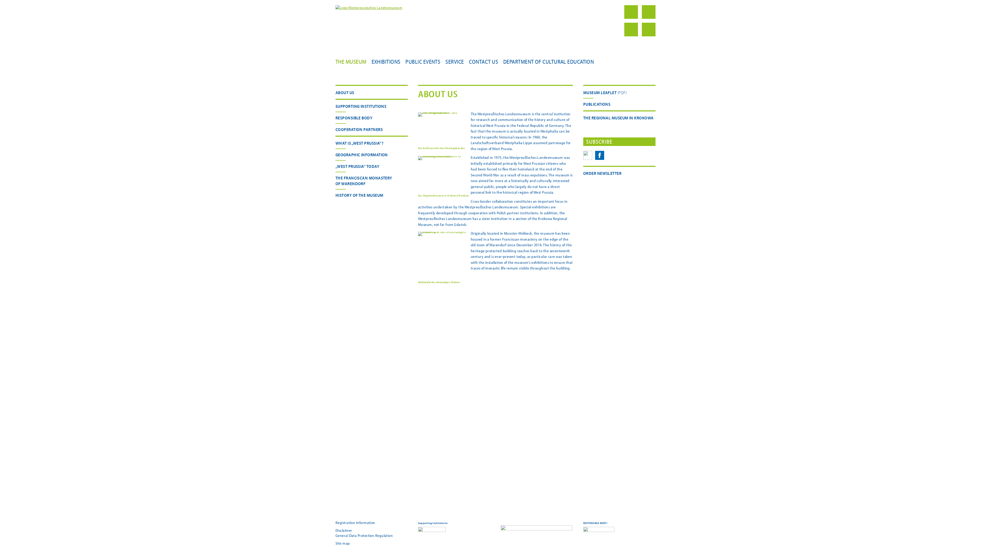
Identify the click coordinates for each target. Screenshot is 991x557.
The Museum (350, 61)
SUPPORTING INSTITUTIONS (360, 106)
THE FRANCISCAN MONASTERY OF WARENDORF (363, 180)
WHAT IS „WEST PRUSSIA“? (359, 143)
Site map (342, 543)
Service (454, 61)
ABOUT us (344, 92)
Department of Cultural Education (548, 61)
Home (631, 12)
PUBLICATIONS (596, 104)
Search (631, 29)
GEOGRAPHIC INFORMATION (361, 154)
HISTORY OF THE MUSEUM (359, 195)
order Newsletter (602, 173)
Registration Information (355, 522)
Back (649, 12)
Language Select (649, 29)
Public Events (422, 61)
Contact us (483, 61)
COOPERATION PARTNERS (359, 129)
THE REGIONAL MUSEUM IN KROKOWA (618, 117)
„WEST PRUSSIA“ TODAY (357, 166)
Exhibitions (386, 61)
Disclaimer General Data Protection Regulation (364, 533)
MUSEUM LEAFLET (600, 92)
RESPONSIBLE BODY (353, 117)
